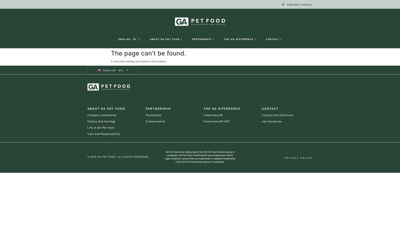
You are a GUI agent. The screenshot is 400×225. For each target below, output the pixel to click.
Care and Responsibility (104, 133)
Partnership (153, 114)
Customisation (155, 121)
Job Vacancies (272, 121)
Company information (102, 114)
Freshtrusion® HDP (217, 121)
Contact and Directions (277, 114)
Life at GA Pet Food (101, 127)
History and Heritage (102, 121)
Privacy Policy (298, 157)
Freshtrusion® (213, 114)
